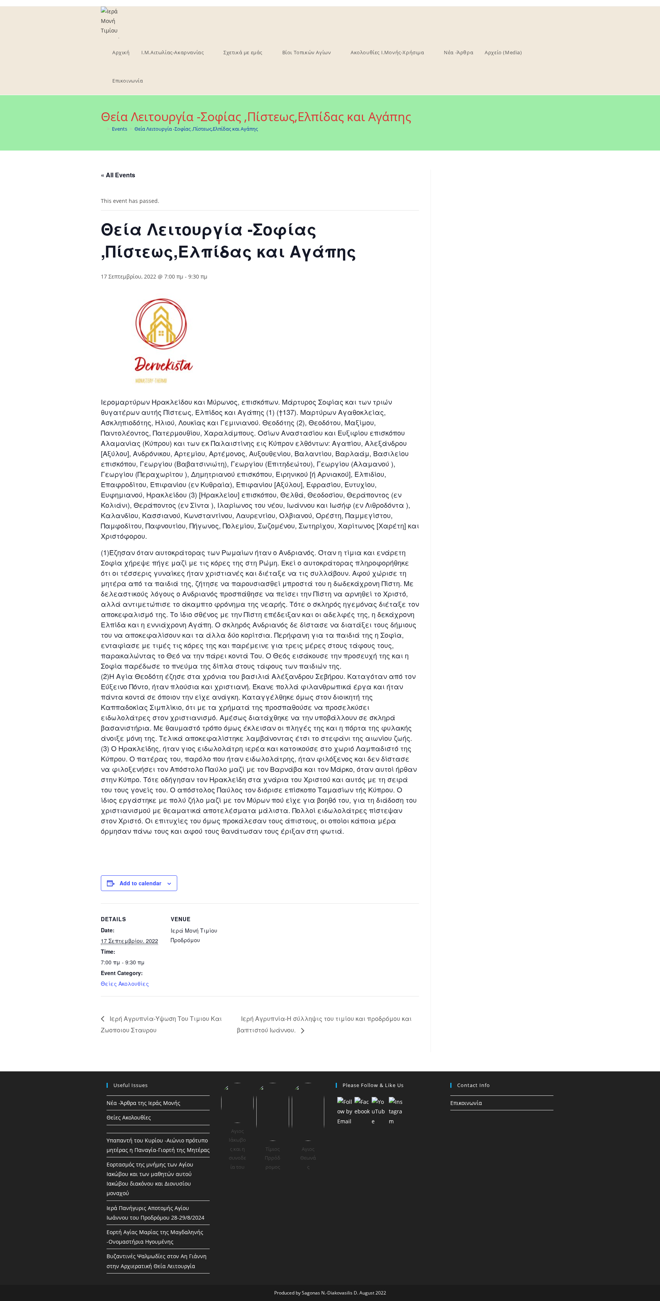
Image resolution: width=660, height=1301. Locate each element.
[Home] (103, 128)
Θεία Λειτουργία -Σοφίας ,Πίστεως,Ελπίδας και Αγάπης (196, 128)
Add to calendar (140, 883)
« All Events (118, 174)
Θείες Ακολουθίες (125, 983)
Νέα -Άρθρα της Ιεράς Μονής (143, 1103)
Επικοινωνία (466, 1103)
